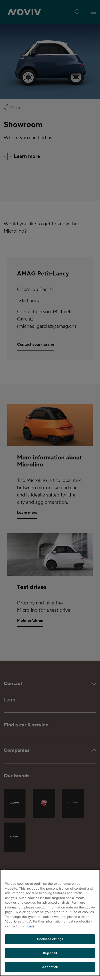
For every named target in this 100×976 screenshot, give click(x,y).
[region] (50, 923)
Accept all (50, 967)
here (30, 926)
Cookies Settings (50, 939)
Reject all (50, 953)
